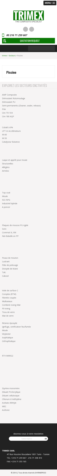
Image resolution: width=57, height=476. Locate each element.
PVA (4, 109)
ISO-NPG (6, 200)
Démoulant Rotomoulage (13, 98)
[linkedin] (25, 29)
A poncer (6, 207)
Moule (5, 196)
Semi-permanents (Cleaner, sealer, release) (21, 105)
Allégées (6, 167)
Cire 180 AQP (8, 116)
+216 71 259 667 (18, 458)
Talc (4, 272)
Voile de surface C (10, 290)
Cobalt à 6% (7, 127)
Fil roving (6, 308)
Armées (5, 170)
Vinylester (6, 334)
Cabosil (5, 276)
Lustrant (6, 261)
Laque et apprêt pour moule (14, 160)
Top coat (6, 192)
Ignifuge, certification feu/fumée (16, 326)
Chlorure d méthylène (11, 399)
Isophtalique (7, 337)
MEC (4, 406)
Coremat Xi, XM (9, 232)
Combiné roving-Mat (11, 305)
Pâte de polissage (10, 265)
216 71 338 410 (35, 458)
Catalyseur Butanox (11, 141)
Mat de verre (8, 315)
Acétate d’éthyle (9, 402)
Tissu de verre (8, 312)
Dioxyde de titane (10, 268)
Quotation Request (30, 40)
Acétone (6, 410)
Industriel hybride (9, 203)
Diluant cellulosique (10, 395)
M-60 (4, 134)
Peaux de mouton (10, 258)
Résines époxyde (9, 323)
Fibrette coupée (9, 297)
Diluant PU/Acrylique (11, 392)
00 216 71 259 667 (16, 35)
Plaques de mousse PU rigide (15, 225)
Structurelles (7, 163)
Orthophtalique (8, 341)
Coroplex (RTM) (9, 294)
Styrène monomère (11, 388)
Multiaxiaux (7, 301)
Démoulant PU (8, 102)
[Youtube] (31, 29)
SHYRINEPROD (40, 473)
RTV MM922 (7, 355)
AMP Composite (9, 94)
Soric (4, 229)
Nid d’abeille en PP (10, 236)
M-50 (4, 138)
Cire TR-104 (7, 112)
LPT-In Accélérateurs (11, 131)
